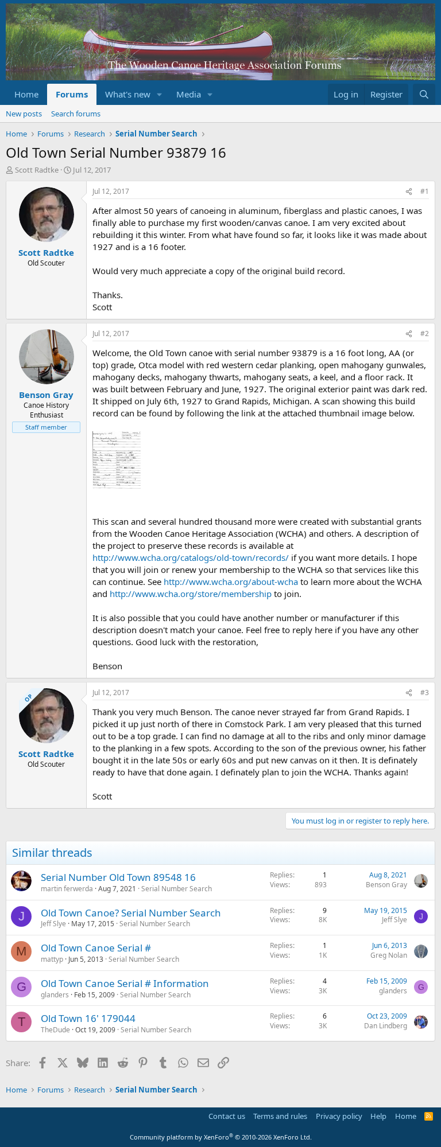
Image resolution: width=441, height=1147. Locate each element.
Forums (72, 94)
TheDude (55, 1030)
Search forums (75, 113)
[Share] (408, 191)
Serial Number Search (176, 889)
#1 (424, 191)
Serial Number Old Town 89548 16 (118, 877)
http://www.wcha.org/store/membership (191, 593)
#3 (424, 692)
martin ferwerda (67, 889)
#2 (424, 333)
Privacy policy (339, 1116)
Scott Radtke (37, 170)
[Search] (424, 94)
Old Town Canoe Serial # (96, 947)
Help (378, 1116)
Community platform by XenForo (221, 1137)
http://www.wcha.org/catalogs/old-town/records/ (190, 557)
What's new (127, 94)
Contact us (226, 1116)
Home (26, 94)
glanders (55, 995)
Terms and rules (280, 1116)
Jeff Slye (53, 923)
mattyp (52, 959)
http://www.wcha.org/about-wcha (231, 581)
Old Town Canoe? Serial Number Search (131, 912)
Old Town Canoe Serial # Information (125, 983)
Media (188, 94)
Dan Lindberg (385, 1026)
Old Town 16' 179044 (88, 1018)
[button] (160, 94)
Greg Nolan (388, 955)
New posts (24, 113)
